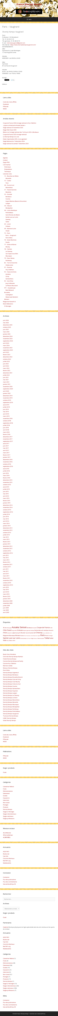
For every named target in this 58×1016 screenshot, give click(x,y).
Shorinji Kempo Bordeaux (10, 675)
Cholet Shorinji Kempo (9, 659)
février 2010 (6, 596)
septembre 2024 (8, 341)
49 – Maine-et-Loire (10, 228)
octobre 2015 (7, 484)
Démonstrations (8, 791)
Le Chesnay (9, 251)
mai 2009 (6, 610)
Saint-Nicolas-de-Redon (13, 215)
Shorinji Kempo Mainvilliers (11, 700)
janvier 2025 (6, 334)
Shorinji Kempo (7, 809)
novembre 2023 (7, 348)
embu (15, 630)
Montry (8, 247)
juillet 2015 (6, 489)
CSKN (51, 627)
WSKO (5, 109)
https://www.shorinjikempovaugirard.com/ (23, 45)
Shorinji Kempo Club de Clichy (12, 679)
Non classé (6, 802)
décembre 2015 (7, 480)
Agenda (5, 158)
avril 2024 (6, 343)
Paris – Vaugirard (11, 235)
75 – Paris (7, 233)
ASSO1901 (6, 851)
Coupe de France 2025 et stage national (15, 134)
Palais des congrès (36, 635)
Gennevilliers (9, 279)
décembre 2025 (7, 325)
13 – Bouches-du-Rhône (11, 176)
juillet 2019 (6, 407)
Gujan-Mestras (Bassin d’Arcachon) (16, 201)
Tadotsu (35, 638)
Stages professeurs (8, 818)
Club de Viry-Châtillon (9, 663)
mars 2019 (6, 416)
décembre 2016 (7, 459)
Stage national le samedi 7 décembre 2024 (15, 143)
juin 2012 (6, 555)
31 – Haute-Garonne (10, 190)
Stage (32, 638)
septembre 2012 (8, 553)
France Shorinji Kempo (29, 4)
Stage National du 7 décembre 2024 (14, 141)
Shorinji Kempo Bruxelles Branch (13, 677)
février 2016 (6, 478)
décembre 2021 (7, 373)
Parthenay (9, 260)
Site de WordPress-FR (9, 884)
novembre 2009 (7, 603)
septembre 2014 (8, 512)
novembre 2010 (7, 580)
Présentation (8, 169)
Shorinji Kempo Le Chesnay (11, 695)
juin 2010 (6, 587)
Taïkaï (47, 638)
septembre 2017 (8, 441)
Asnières (8, 274)
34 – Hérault (8, 206)
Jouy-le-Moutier (20, 633)
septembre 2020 (8, 389)
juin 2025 (6, 329)
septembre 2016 (8, 466)
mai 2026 (6, 323)
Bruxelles (7, 292)
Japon (14, 633)
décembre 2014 (7, 505)
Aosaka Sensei (19, 627)
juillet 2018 (6, 425)
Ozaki (4, 772)
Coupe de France (43, 627)
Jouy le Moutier (10, 283)
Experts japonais (26, 630)
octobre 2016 (7, 464)
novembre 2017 (7, 439)
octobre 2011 (7, 567)
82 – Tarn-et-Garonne (10, 263)
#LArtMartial (7, 833)
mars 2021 (6, 382)
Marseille (8, 178)
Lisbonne (47, 633)
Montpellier (9, 208)
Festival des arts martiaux (41, 630)
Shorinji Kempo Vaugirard (11, 713)
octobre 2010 (7, 583)
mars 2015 (6, 498)
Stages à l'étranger (8, 812)
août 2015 (6, 487)
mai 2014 (6, 519)
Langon (8, 203)
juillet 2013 (6, 535)
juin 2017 (6, 446)
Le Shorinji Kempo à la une (11, 137)
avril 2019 (6, 414)
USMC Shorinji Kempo (9, 718)
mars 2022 (6, 368)
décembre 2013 (7, 528)
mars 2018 (6, 432)
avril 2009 (6, 612)
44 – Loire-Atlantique (10, 210)
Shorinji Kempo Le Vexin (10, 697)
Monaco (6, 299)
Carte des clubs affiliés (9, 102)
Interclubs (6, 800)
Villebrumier (9, 265)
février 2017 (6, 455)
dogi (13, 630)
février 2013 (6, 542)
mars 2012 (6, 560)
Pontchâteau (9, 212)
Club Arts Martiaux (8, 858)
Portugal (50, 635)
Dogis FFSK (6, 162)
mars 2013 (6, 539)
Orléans (8, 226)
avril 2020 (6, 391)
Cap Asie (5, 856)
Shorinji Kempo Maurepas (11, 704)
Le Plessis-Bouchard (12, 285)
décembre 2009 (7, 601)
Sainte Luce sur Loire (12, 217)
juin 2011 (6, 569)
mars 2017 (6, 453)
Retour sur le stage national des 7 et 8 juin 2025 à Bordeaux (21, 132)
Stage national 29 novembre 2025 (13, 127)
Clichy (7, 276)
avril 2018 (6, 430)
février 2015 (6, 500)
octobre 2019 (7, 400)
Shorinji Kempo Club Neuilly (11, 682)
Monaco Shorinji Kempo (10, 668)
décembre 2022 (7, 357)
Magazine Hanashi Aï (9, 301)
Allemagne (9, 627)
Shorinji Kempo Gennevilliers (11, 688)
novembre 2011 (7, 564)
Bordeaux (8, 196)
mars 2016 (6, 475)
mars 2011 (6, 576)
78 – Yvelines (8, 249)
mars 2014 (6, 523)
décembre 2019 (7, 396)
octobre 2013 (7, 532)
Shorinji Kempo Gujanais (10, 691)
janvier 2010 (6, 599)
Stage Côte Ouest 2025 (9, 130)
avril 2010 (6, 592)
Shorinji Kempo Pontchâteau (11, 711)
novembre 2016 (7, 462)
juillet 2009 (6, 605)
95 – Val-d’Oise (8, 281)
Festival (32, 630)
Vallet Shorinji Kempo (9, 720)
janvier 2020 (6, 393)
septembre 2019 (8, 402)
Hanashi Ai (6, 798)
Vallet (7, 222)
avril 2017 (6, 450)
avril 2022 (6, 366)
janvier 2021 (6, 384)
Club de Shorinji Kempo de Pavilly (13, 661)
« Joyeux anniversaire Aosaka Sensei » (14, 125)
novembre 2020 (7, 386)
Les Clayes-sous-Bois (12, 253)
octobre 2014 (7, 510)
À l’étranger (7, 306)
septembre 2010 (8, 585)
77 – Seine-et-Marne (10, 244)
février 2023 (6, 354)
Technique (7, 171)
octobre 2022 (7, 359)
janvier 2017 (6, 457)
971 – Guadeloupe (9, 288)
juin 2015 (6, 491)
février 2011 (6, 578)
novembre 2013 (7, 530)
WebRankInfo (7, 863)
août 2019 (6, 405)
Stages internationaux (9, 814)
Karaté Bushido (29, 633)
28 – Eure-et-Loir (9, 185)
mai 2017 (6, 448)
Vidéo (4, 640)
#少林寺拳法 (6, 837)
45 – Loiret (7, 224)
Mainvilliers (9, 187)
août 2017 (6, 443)
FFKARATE (51, 630)
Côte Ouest (7, 630)
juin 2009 (6, 608)
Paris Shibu (9, 238)
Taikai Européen (40, 638)
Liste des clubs (7, 174)
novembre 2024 (7, 338)
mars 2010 (6, 594)
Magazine (6, 635)
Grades (5, 796)
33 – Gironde (8, 194)
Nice (25, 635)
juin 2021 (6, 377)
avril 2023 (6, 352)
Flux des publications (9, 879)
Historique (7, 167)
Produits (5, 807)
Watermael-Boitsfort (12, 297)
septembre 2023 (8, 350)
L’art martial (6, 165)
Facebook (6, 104)
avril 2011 (6, 573)
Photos (47, 635)
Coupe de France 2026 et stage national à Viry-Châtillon (19, 123)
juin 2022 (6, 364)
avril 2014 (6, 521)
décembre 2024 (7, 336)
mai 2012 (6, 557)
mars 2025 (6, 332)
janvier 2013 (6, 544)
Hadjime (5, 927)
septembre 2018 (8, 423)
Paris (42, 635)
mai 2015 (6, 494)
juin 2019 (6, 409)
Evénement (6, 793)
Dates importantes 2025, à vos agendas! (15, 139)
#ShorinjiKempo (8, 835)
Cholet (7, 231)
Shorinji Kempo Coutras (10, 686)
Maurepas (9, 256)
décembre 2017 (7, 437)
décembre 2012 (7, 546)
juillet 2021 (6, 375)
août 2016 (6, 469)
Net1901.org (6, 861)
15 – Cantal (7, 180)
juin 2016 (6, 473)
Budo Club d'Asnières (9, 654)
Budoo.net (6, 854)
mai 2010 (6, 589)
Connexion (6, 877)
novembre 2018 (7, 418)
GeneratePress (41, 1013)
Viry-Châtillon (10, 269)
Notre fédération (8, 304)
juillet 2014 (6, 514)
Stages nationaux (8, 816)
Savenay (8, 219)
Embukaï (20, 630)
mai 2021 (6, 380)
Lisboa (44, 632)
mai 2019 (6, 411)
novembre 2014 (7, 507)
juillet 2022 (6, 361)
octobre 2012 (7, 551)
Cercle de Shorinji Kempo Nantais (13, 656)
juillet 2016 (6, 471)
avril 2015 (6, 496)
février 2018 (6, 434)
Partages (5, 805)
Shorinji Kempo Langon (10, 693)
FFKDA (5, 633)
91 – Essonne (8, 267)
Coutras (8, 199)
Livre (51, 632)
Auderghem (9, 295)
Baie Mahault (10, 290)
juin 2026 (6, 320)
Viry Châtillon (9, 640)
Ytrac (7, 183)
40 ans (5, 627)
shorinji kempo (23, 638)
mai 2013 (6, 537)
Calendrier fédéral (8, 786)
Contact (5, 160)
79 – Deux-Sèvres (9, 258)
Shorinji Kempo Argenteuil (11, 672)
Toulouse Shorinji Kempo (10, 716)
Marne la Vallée (7, 666)
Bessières (8, 192)
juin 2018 (6, 427)
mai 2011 (6, 571)
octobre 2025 (7, 327)
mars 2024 (6, 345)
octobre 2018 (7, 421)
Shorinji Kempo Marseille (10, 702)
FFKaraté (5, 106)
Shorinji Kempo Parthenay (11, 709)
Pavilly (8, 242)
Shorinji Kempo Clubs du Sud (11, 684)
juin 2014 (6, 516)
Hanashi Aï (9, 633)
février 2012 (6, 562)
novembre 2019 (7, 398)
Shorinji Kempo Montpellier (11, 707)
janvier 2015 (6, 503)
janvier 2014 (6, 526)
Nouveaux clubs (30, 635)
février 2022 (6, 370)
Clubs (4, 789)
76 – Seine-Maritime (10, 240)
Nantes (22, 635)
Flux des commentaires (10, 882)
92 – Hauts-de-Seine (10, 272)
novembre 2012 (7, 548)
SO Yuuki (29, 638)
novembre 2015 (7, 482)
